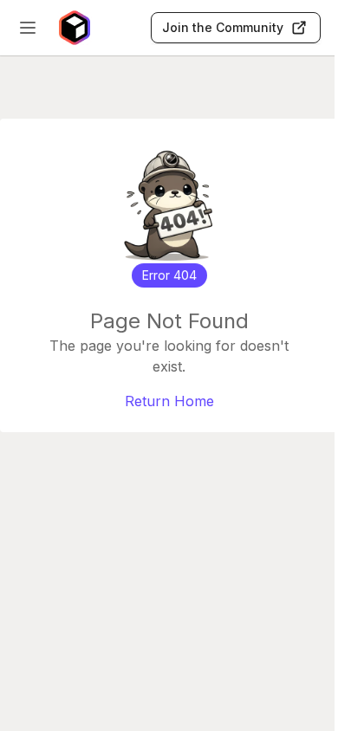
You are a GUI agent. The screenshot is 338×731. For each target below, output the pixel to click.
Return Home (169, 401)
